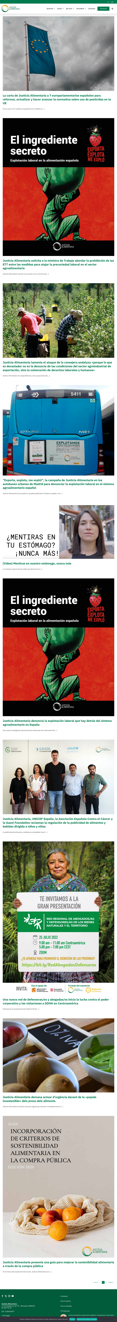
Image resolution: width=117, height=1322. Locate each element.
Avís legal (6, 1315)
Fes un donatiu (66, 1306)
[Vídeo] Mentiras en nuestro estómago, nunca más (37, 563)
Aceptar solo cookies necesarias (87, 1319)
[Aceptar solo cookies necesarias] (115, 1319)
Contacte (64, 1296)
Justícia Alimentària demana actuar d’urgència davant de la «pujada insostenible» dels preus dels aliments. (49, 1099)
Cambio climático (65, 533)
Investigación (71, 651)
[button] (112, 8)
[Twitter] (6, 1296)
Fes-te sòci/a (66, 1301)
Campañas (62, 57)
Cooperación (65, 922)
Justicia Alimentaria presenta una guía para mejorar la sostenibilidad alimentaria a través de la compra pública (58, 1264)
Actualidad (55, 57)
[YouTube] (13, 1296)
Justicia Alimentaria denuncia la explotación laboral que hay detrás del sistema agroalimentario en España (57, 723)
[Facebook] (2, 1296)
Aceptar (72, 1319)
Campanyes (65, 1311)
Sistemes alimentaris (70, 326)
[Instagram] (9, 1296)
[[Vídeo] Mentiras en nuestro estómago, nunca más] (58, 531)
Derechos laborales (65, 193)
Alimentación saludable (53, 533)
